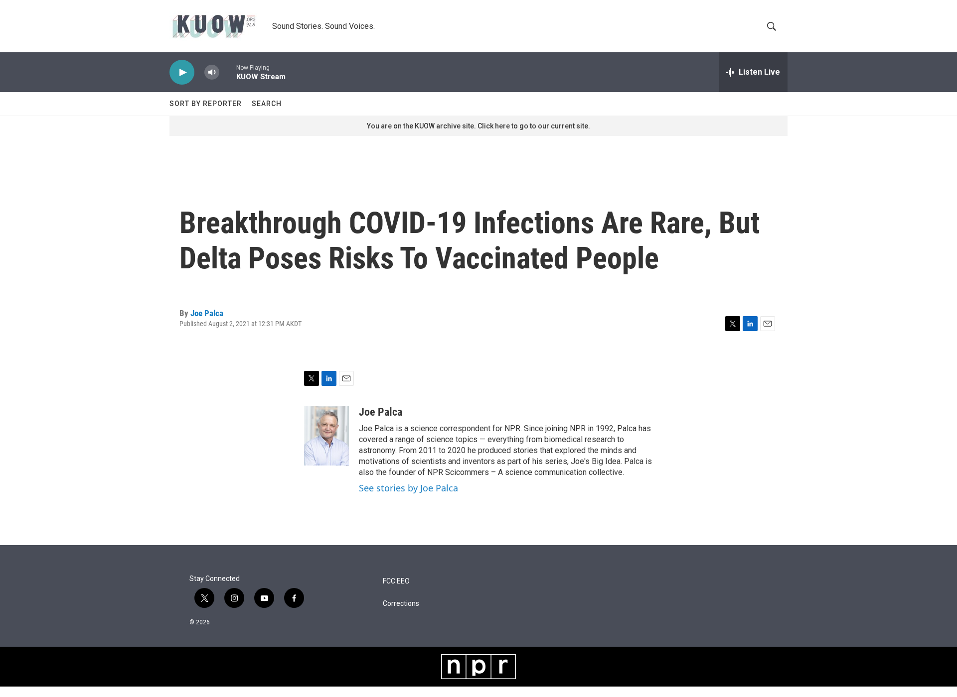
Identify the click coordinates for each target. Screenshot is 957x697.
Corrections (401, 603)
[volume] (211, 72)
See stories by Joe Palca (408, 488)
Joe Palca (206, 313)
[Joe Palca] (326, 435)
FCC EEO (396, 581)
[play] (182, 72)
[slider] (227, 72)
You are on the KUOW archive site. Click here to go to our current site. (478, 126)
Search (267, 104)
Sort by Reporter (205, 104)
